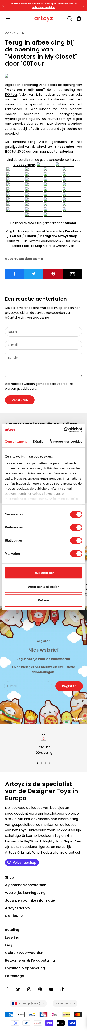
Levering (12, 937)
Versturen (20, 400)
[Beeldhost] (14, 76)
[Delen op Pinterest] (53, 273)
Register (69, 686)
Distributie (14, 915)
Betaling (12, 929)
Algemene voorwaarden (25, 885)
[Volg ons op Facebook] (7, 989)
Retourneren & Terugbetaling (30, 960)
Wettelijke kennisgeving (25, 892)
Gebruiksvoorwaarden (24, 952)
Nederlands (63, 1003)
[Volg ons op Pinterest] (40, 989)
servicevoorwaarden (50, 313)
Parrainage (14, 975)
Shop (9, 877)
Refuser (43, 600)
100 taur (11, 94)
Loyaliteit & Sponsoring (25, 968)
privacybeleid (15, 313)
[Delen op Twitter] (33, 273)
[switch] (76, 527)
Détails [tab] (38, 441)
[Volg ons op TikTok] (62, 989)
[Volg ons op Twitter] (18, 989)
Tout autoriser (43, 572)
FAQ (8, 945)
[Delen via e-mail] (72, 274)
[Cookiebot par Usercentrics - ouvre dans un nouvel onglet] (63, 430)
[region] (43, 744)
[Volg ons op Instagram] (29, 989)
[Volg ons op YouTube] (51, 989)
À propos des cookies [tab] (66, 441)
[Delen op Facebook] (14, 273)
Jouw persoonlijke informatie (30, 900)
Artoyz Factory (17, 908)
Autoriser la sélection (43, 586)
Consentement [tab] (16, 441)
